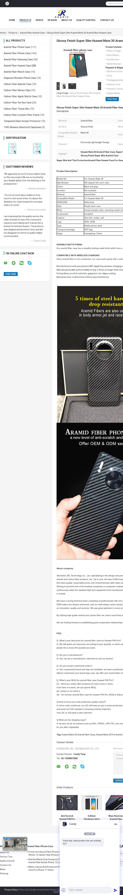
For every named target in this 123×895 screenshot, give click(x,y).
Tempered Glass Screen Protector (22, 121)
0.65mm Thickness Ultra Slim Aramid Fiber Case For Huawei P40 (91, 817)
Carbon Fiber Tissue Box (16, 108)
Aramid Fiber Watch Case (17, 71)
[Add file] (64, 890)
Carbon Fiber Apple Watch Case (20, 96)
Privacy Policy (11, 890)
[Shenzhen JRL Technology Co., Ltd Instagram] (7, 4)
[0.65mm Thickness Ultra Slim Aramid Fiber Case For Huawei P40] (91, 802)
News (2, 869)
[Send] (115, 890)
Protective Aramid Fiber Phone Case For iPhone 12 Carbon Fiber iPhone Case (47, 853)
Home (12, 20)
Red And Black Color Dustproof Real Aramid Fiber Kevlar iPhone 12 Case (45, 861)
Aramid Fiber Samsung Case (18, 59)
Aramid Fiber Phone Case (17, 47)
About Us (66, 20)
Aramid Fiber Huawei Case (32, 33)
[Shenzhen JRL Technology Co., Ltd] (61, 13)
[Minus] (115, 824)
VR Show (52, 20)
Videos (39, 20)
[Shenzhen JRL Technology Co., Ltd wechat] (23, 263)
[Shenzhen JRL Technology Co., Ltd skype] (31, 263)
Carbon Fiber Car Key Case (18, 102)
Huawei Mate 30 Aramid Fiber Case (78, 734)
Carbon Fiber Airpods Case (17, 84)
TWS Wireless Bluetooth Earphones (22, 127)
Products (25, 20)
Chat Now (112, 99)
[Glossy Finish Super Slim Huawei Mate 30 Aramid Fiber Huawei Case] (78, 63)
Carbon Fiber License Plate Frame (21, 114)
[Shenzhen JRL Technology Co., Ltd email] (7, 263)
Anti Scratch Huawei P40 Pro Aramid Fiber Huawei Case (67, 817)
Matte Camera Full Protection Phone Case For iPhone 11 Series (46, 868)
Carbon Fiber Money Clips (17, 90)
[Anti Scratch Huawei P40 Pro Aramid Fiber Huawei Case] (67, 802)
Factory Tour (6, 856)
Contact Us (107, 20)
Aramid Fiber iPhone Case (17, 53)
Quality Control (86, 20)
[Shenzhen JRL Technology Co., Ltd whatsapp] (15, 263)
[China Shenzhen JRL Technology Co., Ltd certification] (12, 148)
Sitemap (4, 873)
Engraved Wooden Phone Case (20, 78)
